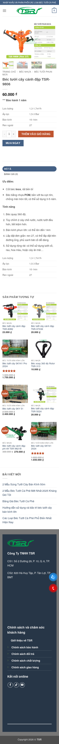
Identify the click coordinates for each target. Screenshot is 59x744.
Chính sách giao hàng (25, 667)
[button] (4, 11)
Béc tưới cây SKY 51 (12, 408)
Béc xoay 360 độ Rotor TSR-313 (43, 365)
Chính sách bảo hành (24, 647)
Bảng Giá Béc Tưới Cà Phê (18, 501)
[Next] (51, 41)
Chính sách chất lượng (25, 660)
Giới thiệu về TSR (21, 640)
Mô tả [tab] (7, 169)
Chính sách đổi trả (22, 654)
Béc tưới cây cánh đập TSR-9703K (42, 327)
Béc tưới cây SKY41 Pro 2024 (14, 365)
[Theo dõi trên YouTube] (22, 685)
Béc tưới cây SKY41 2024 (41, 447)
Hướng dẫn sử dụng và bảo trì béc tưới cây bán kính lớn (27, 510)
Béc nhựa (25, 71)
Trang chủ (9, 71)
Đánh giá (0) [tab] (11, 174)
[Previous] (8, 41)
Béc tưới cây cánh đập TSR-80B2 (13, 327)
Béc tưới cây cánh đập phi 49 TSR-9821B (13, 447)
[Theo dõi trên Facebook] (10, 685)
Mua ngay (13, 143)
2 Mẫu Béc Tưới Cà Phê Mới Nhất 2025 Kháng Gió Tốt (29, 493)
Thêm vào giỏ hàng (35, 134)
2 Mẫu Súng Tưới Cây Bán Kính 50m (23, 484)
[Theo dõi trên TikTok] (16, 685)
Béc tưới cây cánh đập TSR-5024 (42, 410)
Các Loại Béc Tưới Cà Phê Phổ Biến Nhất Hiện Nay (26, 520)
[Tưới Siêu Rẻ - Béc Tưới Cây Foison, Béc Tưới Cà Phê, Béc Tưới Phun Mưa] (29, 10)
